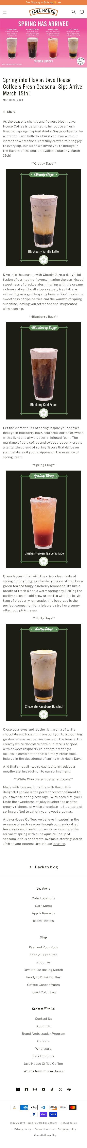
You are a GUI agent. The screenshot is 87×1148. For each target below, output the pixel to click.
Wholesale (43, 1049)
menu (66, 771)
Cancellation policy (45, 1135)
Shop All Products (43, 955)
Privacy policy (22, 1129)
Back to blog (46, 867)
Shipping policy (67, 1129)
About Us (43, 1026)
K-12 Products (43, 1056)
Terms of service (44, 1129)
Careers (43, 1041)
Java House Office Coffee (43, 1064)
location (59, 844)
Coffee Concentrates (43, 985)
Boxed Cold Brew (43, 992)
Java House (26, 1122)
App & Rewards (43, 913)
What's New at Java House (43, 1071)
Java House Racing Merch (43, 970)
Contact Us (43, 1019)
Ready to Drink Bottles (43, 977)
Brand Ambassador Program (43, 1034)
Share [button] (11, 111)
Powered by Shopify (45, 1122)
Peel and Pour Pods (43, 947)
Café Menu (43, 906)
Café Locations (43, 898)
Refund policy (69, 1122)
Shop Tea (43, 962)
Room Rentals (43, 921)
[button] (5, 12)
